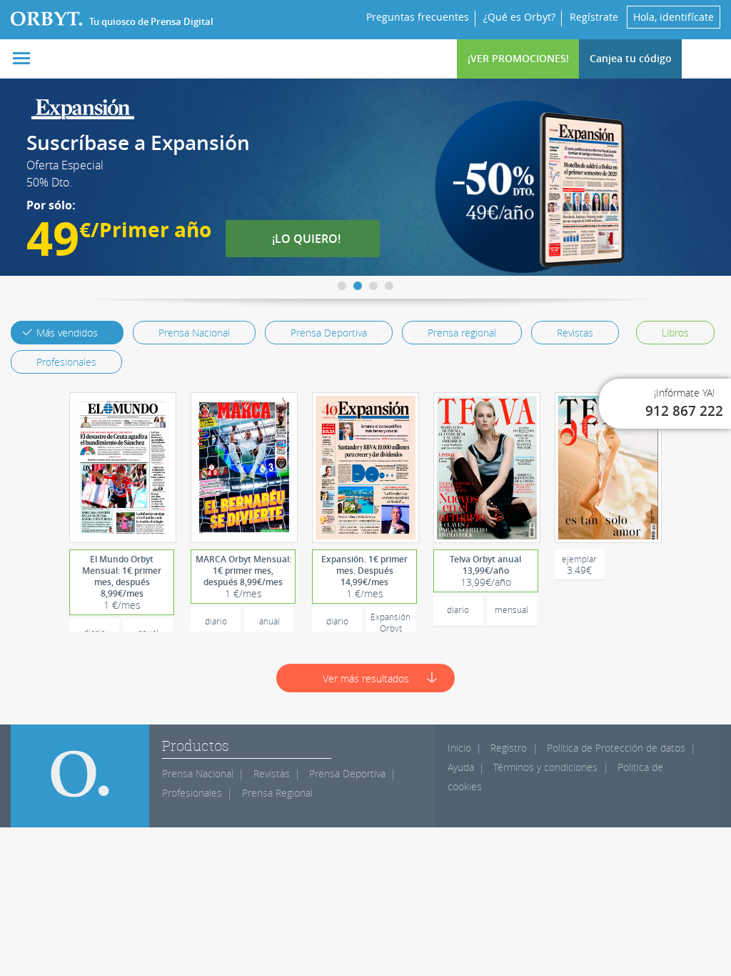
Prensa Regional (277, 793)
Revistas (575, 332)
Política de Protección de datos (616, 748)
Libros (675, 332)
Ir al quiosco (128, 467)
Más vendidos (67, 332)
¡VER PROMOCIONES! (518, 58)
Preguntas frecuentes (417, 17)
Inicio (459, 748)
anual (269, 621)
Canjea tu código (631, 58)
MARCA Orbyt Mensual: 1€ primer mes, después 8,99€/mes (243, 576)
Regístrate (594, 17)
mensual (511, 609)
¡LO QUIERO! (313, 239)
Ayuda (461, 767)
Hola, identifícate (673, 17)
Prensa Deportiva (329, 332)
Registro (508, 748)
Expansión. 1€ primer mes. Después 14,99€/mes (364, 576)
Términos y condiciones (545, 767)
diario (216, 621)
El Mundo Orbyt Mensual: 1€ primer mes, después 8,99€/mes (121, 582)
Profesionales (66, 362)
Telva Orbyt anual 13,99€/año (485, 571)
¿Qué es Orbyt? (519, 17)
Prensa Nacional (194, 332)
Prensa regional (462, 332)
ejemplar (579, 565)
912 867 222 (684, 411)
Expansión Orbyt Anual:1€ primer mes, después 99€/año (390, 625)
